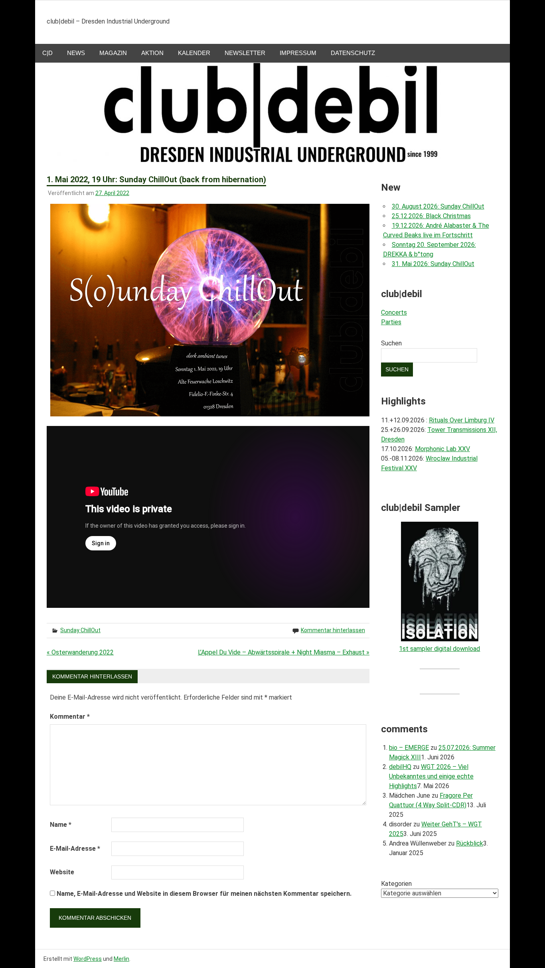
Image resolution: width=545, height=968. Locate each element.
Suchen (391, 343)
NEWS (76, 52)
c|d (47, 52)
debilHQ (400, 767)
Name (60, 824)
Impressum (298, 52)
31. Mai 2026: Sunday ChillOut (433, 264)
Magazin (113, 52)
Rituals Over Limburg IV (461, 420)
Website (62, 872)
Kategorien (396, 883)
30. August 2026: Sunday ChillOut (438, 206)
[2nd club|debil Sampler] (439, 639)
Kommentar (70, 716)
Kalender (194, 52)
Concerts (394, 312)
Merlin (121, 959)
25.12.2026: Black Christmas (431, 216)
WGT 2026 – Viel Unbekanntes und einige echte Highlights (431, 776)
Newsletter (245, 52)
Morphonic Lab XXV (442, 449)
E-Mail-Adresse (75, 848)
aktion (152, 52)
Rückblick (469, 843)
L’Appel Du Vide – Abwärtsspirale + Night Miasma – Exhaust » (283, 652)
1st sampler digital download (439, 649)
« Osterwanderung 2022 (80, 652)
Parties (391, 322)
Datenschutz (353, 52)
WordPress (87, 959)
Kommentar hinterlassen (333, 630)
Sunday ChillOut (80, 630)
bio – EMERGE (409, 747)
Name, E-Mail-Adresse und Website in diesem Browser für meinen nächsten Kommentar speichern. (204, 893)
